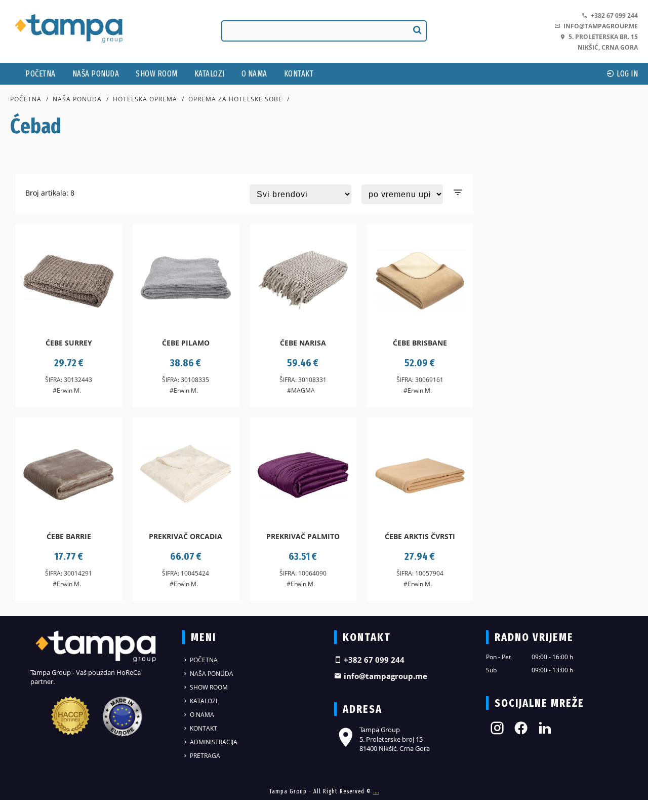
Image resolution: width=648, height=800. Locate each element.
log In (626, 74)
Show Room (157, 74)
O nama (254, 74)
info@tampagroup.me (599, 26)
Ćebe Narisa (303, 343)
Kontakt (299, 74)
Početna (40, 74)
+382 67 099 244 (613, 15)
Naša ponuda (95, 74)
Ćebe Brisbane (420, 343)
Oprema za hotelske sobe (235, 99)
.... (376, 791)
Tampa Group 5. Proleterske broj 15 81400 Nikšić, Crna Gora (394, 738)
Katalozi (209, 74)
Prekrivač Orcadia (185, 536)
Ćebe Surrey (69, 343)
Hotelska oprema (145, 99)
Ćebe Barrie (69, 536)
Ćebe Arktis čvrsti (420, 536)
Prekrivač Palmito (303, 536)
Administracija (212, 742)
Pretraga (204, 755)
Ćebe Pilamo (186, 343)
